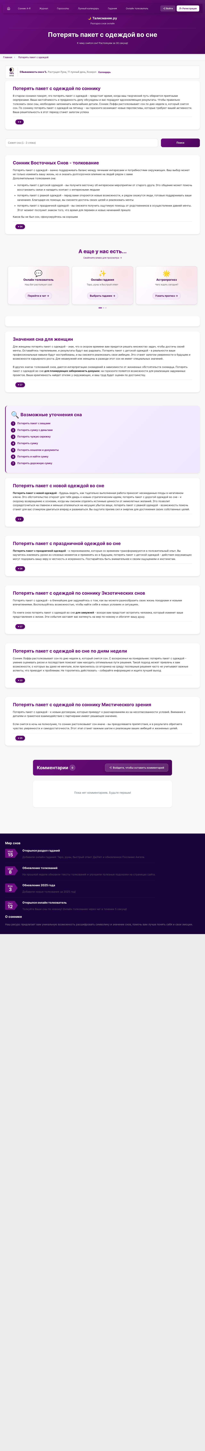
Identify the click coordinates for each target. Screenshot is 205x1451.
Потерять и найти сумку (32, 456)
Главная (7, 57)
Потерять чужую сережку (34, 436)
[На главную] (9, 8)
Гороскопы (63, 8)
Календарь (104, 72)
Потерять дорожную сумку (34, 463)
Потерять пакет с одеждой (33, 57)
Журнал (43, 8)
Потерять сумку (27, 443)
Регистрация (189, 8)
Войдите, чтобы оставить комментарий (138, 767)
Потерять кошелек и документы (38, 449)
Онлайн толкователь (137, 8)
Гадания (112, 8)
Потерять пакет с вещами (33, 423)
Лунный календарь (88, 8)
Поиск (180, 142)
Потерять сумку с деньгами (35, 430)
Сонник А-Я (24, 8)
